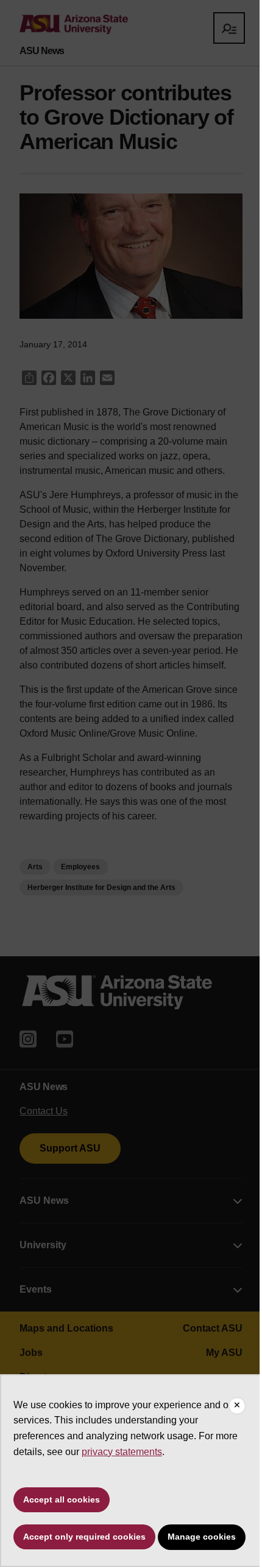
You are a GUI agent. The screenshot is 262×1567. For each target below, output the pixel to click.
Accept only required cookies (84, 1536)
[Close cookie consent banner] (237, 1405)
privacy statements (122, 1452)
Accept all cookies (61, 1499)
